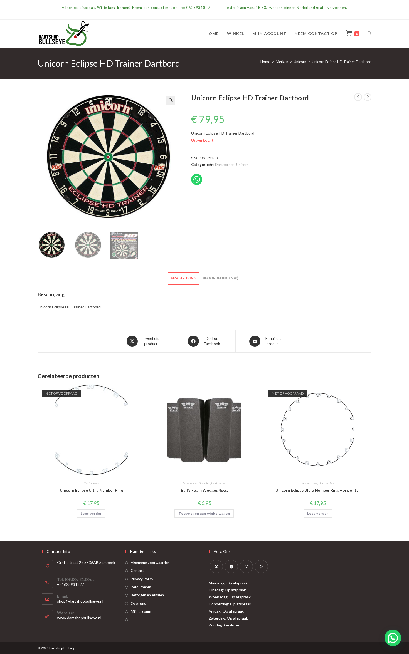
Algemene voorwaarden (150, 562)
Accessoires (190, 483)
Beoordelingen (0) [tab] (220, 278)
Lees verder (91, 513)
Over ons (138, 603)
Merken (282, 62)
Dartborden (225, 164)
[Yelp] (261, 566)
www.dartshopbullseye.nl (79, 617)
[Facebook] (231, 566)
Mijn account (141, 611)
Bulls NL (204, 483)
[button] (170, 100)
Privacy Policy (142, 579)
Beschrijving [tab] (183, 278)
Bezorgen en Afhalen (147, 595)
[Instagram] (246, 566)
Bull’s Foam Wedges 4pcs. (204, 490)
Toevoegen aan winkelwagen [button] (204, 513)
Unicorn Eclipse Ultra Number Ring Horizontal (317, 490)
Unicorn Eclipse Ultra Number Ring (91, 490)
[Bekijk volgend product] (367, 97)
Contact (137, 570)
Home (265, 62)
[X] (216, 566)
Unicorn (300, 62)
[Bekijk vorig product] (358, 97)
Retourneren (141, 587)
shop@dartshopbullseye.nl (80, 601)
